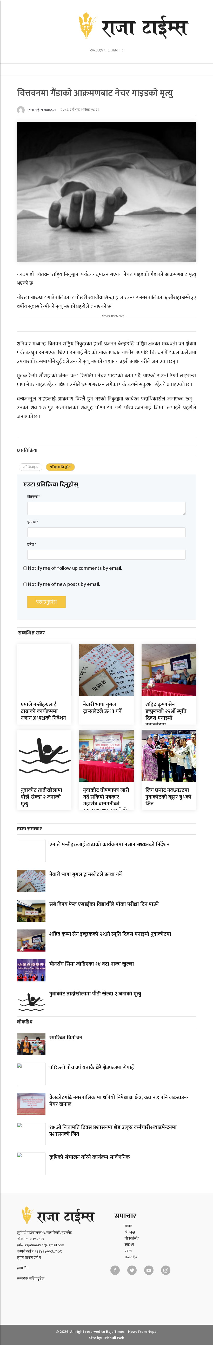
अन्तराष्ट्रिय (131, 1257)
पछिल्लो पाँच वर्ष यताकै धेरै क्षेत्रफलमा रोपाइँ (91, 1067)
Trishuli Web (113, 1338)
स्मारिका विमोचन (65, 1037)
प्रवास (128, 1251)
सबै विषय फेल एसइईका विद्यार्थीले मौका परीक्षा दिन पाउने (104, 904)
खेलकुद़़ (130, 1232)
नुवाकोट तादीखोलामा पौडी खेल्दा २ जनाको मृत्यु (41, 797)
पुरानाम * (32, 522)
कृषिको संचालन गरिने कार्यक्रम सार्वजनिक (89, 1157)
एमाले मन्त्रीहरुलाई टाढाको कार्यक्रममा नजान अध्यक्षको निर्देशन (43, 711)
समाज (128, 1226)
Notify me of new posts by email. (64, 584)
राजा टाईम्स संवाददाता (42, 110)
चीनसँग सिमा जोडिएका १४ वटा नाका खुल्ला (91, 964)
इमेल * (31, 544)
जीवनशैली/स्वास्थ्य (132, 1241)
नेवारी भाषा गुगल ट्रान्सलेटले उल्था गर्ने (102, 708)
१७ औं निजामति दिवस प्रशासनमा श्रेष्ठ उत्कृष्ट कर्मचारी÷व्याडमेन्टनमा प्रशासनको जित (113, 1131)
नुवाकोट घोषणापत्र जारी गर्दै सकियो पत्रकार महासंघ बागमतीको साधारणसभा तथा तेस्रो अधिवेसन (106, 804)
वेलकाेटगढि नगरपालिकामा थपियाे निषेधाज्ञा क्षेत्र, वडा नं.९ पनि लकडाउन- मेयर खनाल (118, 1101)
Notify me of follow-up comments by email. (75, 568)
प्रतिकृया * (33, 497)
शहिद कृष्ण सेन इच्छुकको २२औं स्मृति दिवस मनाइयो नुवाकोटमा (166, 714)
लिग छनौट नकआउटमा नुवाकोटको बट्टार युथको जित (168, 797)
